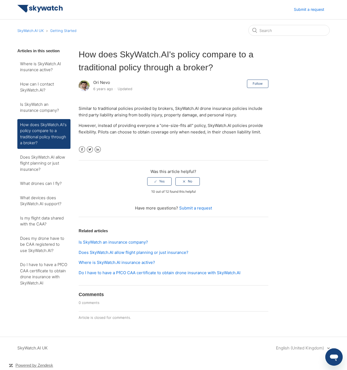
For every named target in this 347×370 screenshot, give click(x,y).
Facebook (82, 149)
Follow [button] (258, 83)
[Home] (40, 11)
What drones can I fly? (41, 183)
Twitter (89, 149)
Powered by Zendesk (34, 365)
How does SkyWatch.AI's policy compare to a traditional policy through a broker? (43, 134)
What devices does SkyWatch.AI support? (40, 201)
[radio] (159, 181)
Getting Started (63, 30)
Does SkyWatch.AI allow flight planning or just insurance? (42, 163)
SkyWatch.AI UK (30, 30)
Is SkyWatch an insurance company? (39, 107)
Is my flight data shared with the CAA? (42, 221)
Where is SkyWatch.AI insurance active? (40, 67)
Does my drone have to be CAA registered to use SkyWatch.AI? (42, 244)
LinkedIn (97, 149)
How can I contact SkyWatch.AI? (37, 87)
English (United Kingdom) (300, 348)
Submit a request (309, 9)
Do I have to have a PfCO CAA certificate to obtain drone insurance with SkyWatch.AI (43, 274)
